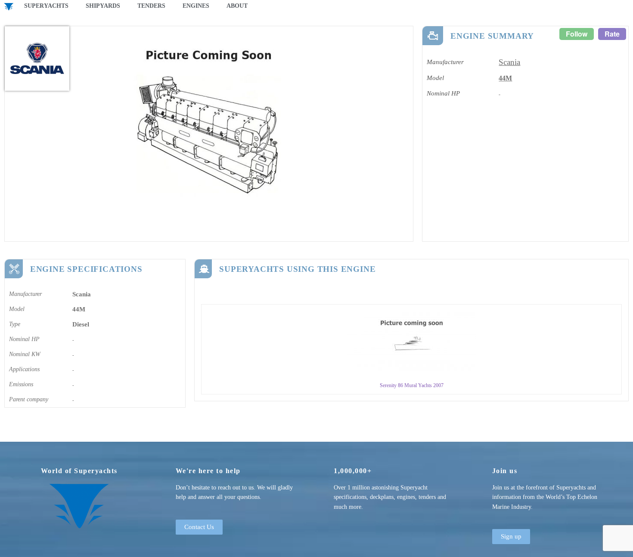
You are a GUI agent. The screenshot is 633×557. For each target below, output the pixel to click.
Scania (509, 62)
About (237, 6)
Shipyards (103, 6)
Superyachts (46, 6)
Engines (196, 6)
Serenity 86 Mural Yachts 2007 (412, 385)
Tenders (151, 6)
